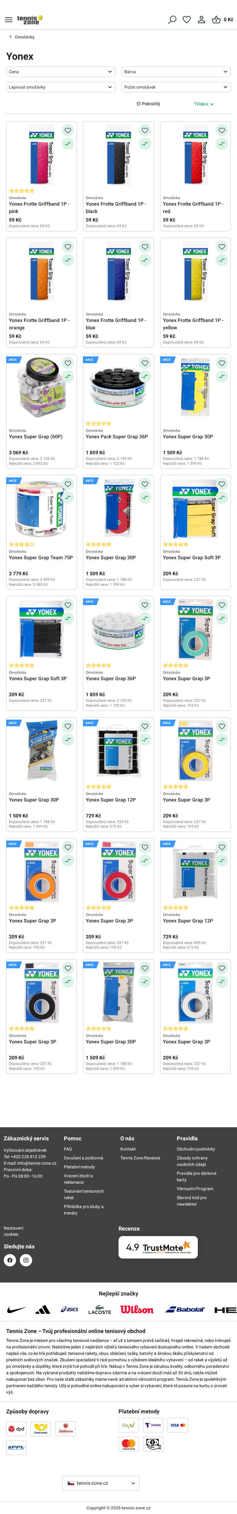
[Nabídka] (9, 20)
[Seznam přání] (187, 20)
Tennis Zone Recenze (140, 1157)
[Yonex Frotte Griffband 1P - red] (195, 155)
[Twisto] (153, 1425)
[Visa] (178, 1425)
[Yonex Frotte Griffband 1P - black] (118, 155)
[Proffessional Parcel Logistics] (16, 1447)
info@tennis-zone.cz (36, 1163)
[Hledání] (172, 20)
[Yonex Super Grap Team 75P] (41, 508)
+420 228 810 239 (28, 1156)
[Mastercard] (128, 1443)
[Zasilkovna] (65, 1428)
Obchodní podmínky (196, 1149)
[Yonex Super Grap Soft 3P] (195, 508)
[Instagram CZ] (26, 1260)
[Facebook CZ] (10, 1260)
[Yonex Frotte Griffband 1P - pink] (41, 155)
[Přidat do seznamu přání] (68, 130)
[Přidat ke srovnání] (68, 144)
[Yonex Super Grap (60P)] (41, 387)
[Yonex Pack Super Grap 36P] (118, 387)
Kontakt (128, 1149)
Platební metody (79, 1166)
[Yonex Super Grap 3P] (195, 629)
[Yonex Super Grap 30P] (195, 387)
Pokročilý (151, 103)
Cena (14, 71)
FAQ (68, 1149)
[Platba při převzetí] (153, 1443)
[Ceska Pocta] (41, 1428)
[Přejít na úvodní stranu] (30, 19)
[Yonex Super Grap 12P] (118, 750)
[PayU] (128, 1425)
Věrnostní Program (195, 1188)
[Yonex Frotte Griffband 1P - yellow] (195, 271)
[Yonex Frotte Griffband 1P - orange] (41, 271)
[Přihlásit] (201, 20)
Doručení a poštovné (83, 1157)
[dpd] (16, 1428)
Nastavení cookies (10, 1231)
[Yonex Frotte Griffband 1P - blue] (118, 271)
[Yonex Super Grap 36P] (118, 629)
